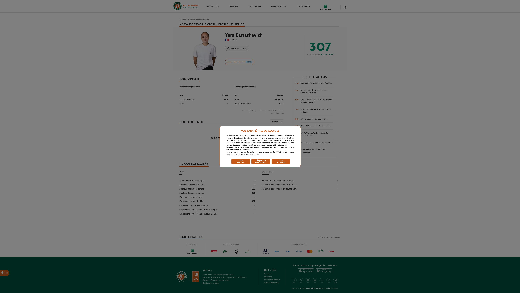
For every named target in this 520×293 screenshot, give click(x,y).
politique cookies (253, 154)
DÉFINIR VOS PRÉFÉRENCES (260, 161)
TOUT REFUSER (240, 161)
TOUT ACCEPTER (281, 161)
